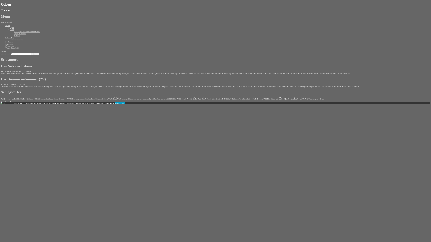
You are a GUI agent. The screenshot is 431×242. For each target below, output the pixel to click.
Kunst (93, 99)
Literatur (146, 99)
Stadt (245, 99)
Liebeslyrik (140, 99)
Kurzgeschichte (101, 99)
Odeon (6, 4)
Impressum (9, 44)
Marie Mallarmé (20, 34)
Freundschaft (45, 99)
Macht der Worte (174, 99)
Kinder (83, 99)
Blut (13, 99)
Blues (9, 99)
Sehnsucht (228, 98)
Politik (209, 99)
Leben (110, 98)
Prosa (12, 30)
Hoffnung (61, 99)
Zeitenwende (275, 99)
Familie (37, 99)
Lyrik (12, 28)
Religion (219, 99)
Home (7, 26)
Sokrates (17, 36)
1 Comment (22, 84)
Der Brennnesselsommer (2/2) (23, 79)
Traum (253, 98)
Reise (213, 99)
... (352, 74)
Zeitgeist (284, 98)
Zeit (269, 99)
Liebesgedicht (126, 99)
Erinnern (18, 98)
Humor (74, 99)
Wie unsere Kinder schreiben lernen (27, 32)
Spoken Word (238, 99)
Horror (68, 98)
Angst (4, 98)
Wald (265, 99)
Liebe (117, 98)
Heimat (56, 99)
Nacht (189, 98)
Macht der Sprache (160, 99)
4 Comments (26, 71)
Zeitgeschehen (299, 98)
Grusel (51, 99)
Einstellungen (120, 103)
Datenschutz (9, 46)
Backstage (9, 42)
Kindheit (88, 99)
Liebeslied (133, 99)
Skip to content (6, 22)
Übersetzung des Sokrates (316, 99)
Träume (260, 99)
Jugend (79, 99)
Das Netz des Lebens (16, 66)
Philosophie (200, 98)
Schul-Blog (9, 38)
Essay (26, 98)
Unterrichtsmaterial (16, 40)
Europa (31, 99)
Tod (248, 99)
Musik (184, 99)
